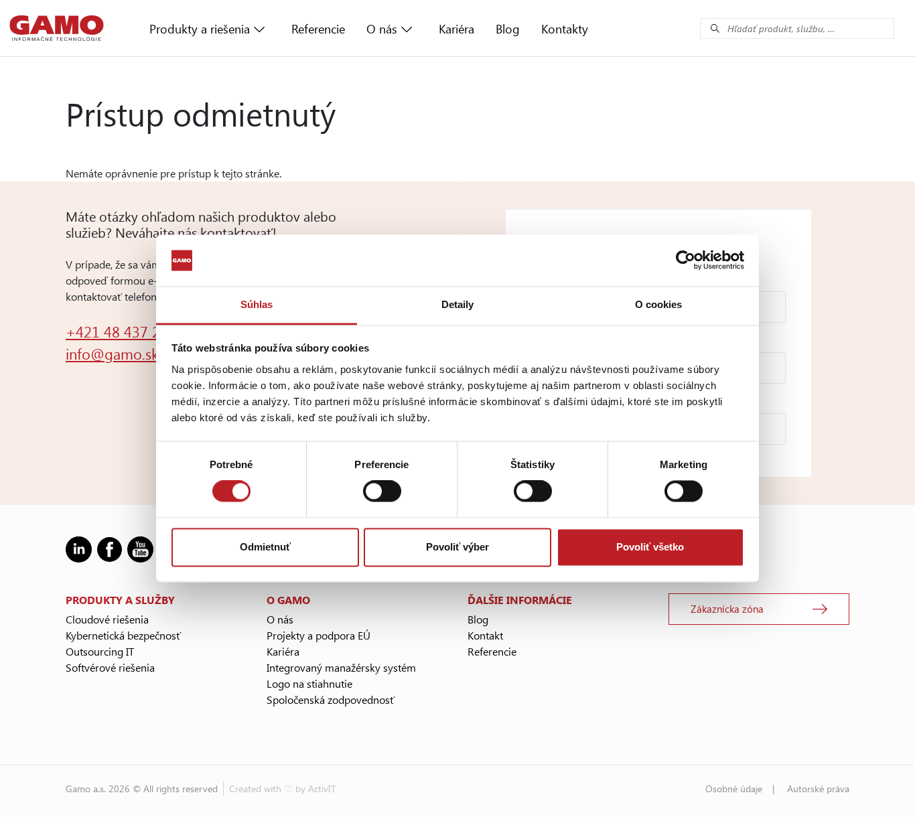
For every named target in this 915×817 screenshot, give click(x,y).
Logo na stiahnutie (309, 683)
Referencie (318, 29)
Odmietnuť (265, 546)
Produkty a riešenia (199, 29)
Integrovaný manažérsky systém (341, 667)
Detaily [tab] (457, 304)
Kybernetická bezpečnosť (123, 635)
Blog (508, 29)
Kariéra (456, 29)
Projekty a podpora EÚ (318, 635)
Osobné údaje (733, 788)
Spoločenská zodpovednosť (331, 699)
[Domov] (56, 28)
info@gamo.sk (112, 354)
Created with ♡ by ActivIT (282, 788)
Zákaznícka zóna (727, 608)
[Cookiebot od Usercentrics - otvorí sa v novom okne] (685, 260)
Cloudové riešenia (107, 619)
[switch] (382, 491)
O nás (381, 29)
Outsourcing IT (100, 651)
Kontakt (485, 635)
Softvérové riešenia (110, 667)
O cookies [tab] (659, 304)
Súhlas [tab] (256, 304)
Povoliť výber (457, 546)
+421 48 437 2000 (125, 331)
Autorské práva (818, 788)
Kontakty (564, 29)
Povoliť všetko (650, 546)
